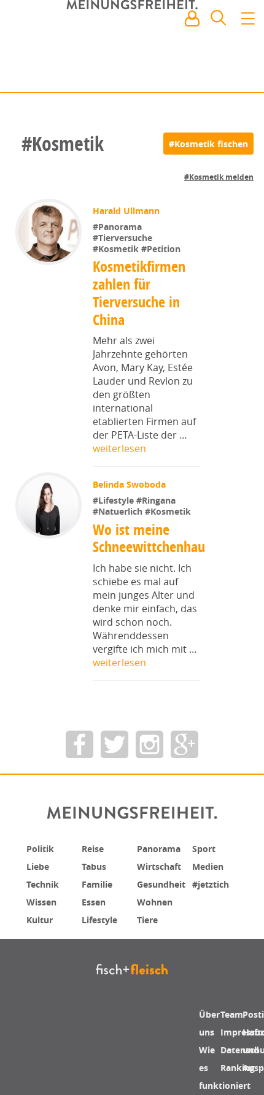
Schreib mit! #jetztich (201, 73)
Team (233, 1021)
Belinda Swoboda (130, 484)
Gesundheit (165, 889)
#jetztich (213, 889)
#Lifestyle (116, 500)
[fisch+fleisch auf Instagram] (149, 751)
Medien (210, 872)
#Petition (162, 249)
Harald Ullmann (127, 211)
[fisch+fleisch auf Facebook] (79, 751)
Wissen (43, 906)
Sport (205, 855)
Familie (100, 889)
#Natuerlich (120, 511)
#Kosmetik (118, 249)
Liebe (39, 872)
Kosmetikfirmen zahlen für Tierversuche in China (140, 292)
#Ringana (157, 500)
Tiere (149, 924)
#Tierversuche (123, 238)
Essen (95, 906)
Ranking (241, 1072)
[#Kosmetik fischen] (208, 144)
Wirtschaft (162, 872)
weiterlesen (119, 448)
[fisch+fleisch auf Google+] (184, 751)
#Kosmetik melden (219, 177)
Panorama (162, 855)
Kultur (42, 924)
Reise (94, 855)
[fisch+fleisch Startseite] (132, 48)
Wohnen (157, 906)
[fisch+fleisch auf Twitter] (114, 751)
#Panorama (118, 226)
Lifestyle (102, 924)
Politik (42, 855)
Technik (45, 889)
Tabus (96, 872)
